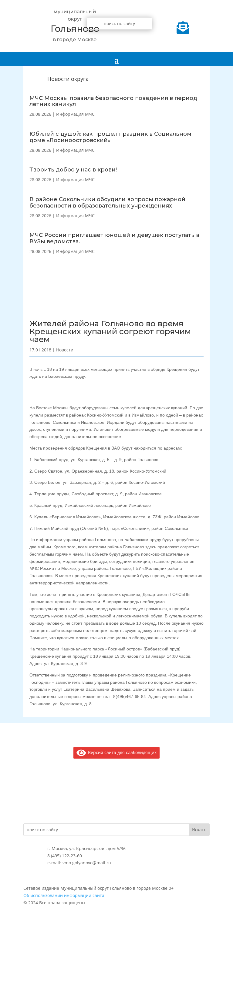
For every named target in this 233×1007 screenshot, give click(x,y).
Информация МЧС (75, 114)
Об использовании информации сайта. (64, 895)
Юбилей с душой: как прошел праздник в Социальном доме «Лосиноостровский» (110, 137)
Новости (64, 350)
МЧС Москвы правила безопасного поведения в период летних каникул (113, 101)
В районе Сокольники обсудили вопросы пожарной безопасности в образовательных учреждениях (107, 202)
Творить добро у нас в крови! (73, 169)
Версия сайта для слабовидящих (121, 752)
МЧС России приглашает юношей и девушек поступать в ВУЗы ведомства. (114, 238)
